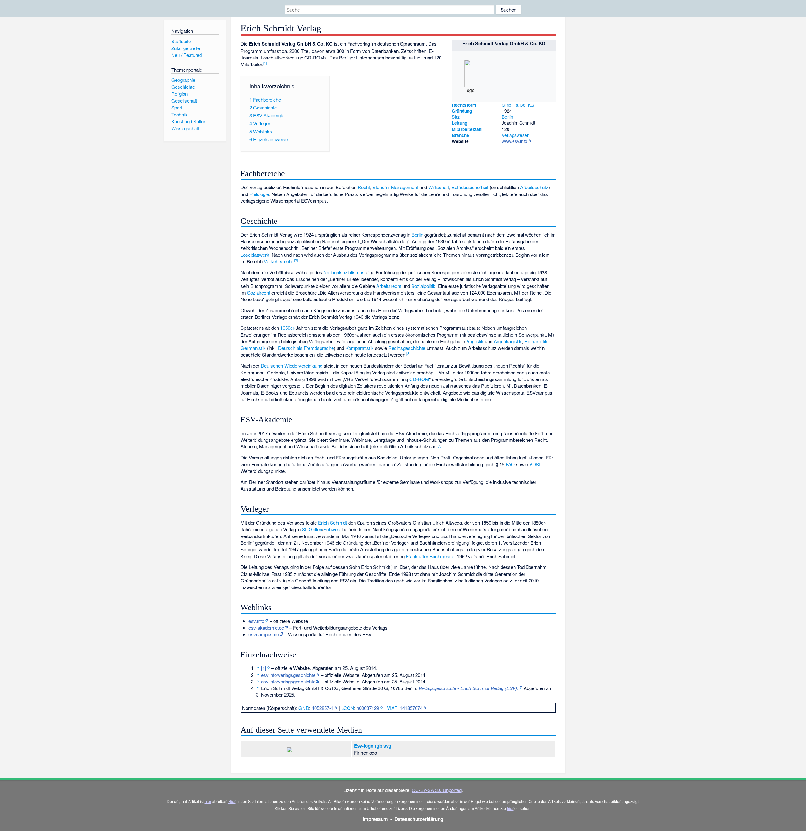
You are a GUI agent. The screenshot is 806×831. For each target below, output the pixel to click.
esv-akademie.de (266, 627)
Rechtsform (464, 105)
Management (404, 187)
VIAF (392, 708)
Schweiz (332, 529)
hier (208, 801)
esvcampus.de (263, 634)
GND (303, 708)
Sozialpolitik (423, 286)
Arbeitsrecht (388, 286)
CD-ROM (419, 379)
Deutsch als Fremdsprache (306, 348)
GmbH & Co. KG (518, 105)
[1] (263, 668)
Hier (232, 801)
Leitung (459, 123)
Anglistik (475, 341)
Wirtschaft (438, 187)
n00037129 (367, 708)
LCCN (347, 708)
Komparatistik (359, 348)
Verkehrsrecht (278, 261)
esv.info (256, 621)
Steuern (380, 187)
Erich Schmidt (332, 522)
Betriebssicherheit (469, 187)
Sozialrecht (258, 292)
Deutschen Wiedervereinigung (291, 365)
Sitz (456, 117)
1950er (287, 327)
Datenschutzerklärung (418, 819)
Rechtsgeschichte (406, 348)
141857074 (411, 708)
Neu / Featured (186, 55)
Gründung (462, 111)
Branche (460, 135)
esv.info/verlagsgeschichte (288, 674)
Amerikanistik (508, 341)
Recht (364, 187)
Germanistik (253, 348)
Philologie (259, 194)
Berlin (507, 117)
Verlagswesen (516, 135)
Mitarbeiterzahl (467, 129)
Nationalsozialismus (344, 272)
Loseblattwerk (255, 254)
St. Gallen (312, 529)
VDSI (534, 464)
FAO (510, 464)
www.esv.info (514, 141)
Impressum (375, 819)
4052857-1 (322, 708)
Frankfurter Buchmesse (430, 556)
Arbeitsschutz (534, 187)
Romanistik (536, 341)
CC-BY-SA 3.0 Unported (437, 790)
